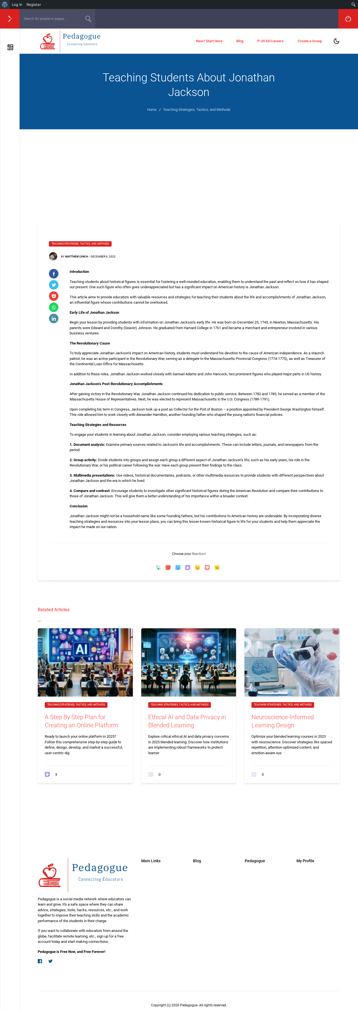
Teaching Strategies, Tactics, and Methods (80, 243)
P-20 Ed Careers (270, 41)
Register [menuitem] (34, 4)
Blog (239, 41)
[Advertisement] (189, 171)
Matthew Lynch (76, 256)
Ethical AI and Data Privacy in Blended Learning (187, 721)
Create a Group (310, 41)
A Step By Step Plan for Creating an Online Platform (81, 721)
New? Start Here (209, 41)
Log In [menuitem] (17, 4)
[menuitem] (5, 4)
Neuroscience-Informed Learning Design (282, 721)
